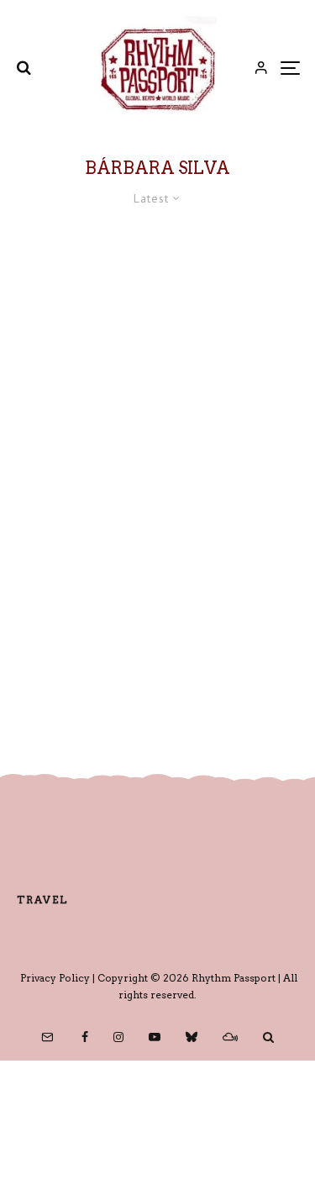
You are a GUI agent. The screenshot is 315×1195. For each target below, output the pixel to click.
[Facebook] (85, 1037)
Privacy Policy (55, 977)
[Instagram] (118, 1037)
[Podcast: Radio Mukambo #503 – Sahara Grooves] (157, 356)
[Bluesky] (191, 1037)
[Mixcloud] (230, 1037)
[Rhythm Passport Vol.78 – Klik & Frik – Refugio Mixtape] (157, 597)
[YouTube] (154, 1037)
